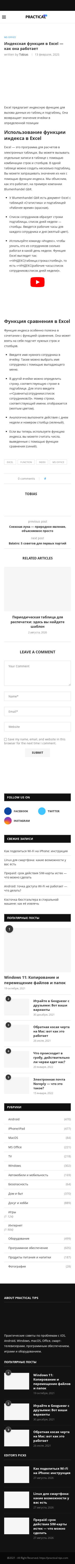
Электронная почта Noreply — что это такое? (49, 1083)
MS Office (39, 1147)
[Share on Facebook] (50, 479)
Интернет (15, 1225)
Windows (39, 1166)
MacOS (39, 1138)
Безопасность (39, 1184)
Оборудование (39, 1238)
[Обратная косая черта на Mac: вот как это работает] (16, 1033)
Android (39, 1119)
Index (42, 462)
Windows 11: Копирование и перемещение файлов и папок (35, 980)
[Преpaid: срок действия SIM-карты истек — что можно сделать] (16, 1526)
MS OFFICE (58, 462)
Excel (10, 462)
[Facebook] (34, 5)
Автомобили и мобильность (39, 1175)
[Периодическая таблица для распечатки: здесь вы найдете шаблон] (37, 589)
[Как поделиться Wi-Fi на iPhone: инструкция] (16, 1474)
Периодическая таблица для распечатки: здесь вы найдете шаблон (37, 622)
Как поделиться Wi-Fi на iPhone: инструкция (36, 851)
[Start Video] (37, 296)
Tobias (23, 54)
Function (26, 462)
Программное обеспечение (39, 1248)
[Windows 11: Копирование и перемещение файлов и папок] (37, 950)
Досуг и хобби (39, 1203)
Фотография (39, 1266)
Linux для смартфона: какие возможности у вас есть (51, 1498)
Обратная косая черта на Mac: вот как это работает (51, 1031)
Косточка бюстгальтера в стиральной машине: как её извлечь (31, 902)
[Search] (71, 17)
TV (39, 1156)
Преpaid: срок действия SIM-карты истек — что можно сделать (50, 1526)
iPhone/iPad (39, 1129)
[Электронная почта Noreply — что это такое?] (16, 1085)
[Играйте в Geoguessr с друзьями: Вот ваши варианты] (16, 1007)
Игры (12, 1212)
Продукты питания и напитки (39, 1257)
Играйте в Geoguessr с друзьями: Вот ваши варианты (51, 1005)
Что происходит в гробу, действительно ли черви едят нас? (51, 1057)
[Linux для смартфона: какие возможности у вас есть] (16, 1500)
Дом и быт (39, 1193)
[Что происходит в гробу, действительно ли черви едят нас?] (16, 1059)
